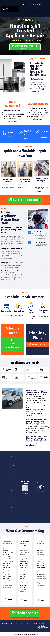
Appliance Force (45, 623)
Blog (23, 12)
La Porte (40, 490)
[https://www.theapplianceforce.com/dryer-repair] (28, 369)
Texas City (41, 488)
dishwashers (29, 413)
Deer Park (13, 514)
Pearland (13, 486)
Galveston (40, 483)
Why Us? (24, 4)
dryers (33, 411)
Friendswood (13, 477)
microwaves (44, 411)
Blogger (41, 628)
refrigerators (36, 410)
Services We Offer (36, 4)
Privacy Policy (38, 625)
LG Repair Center (42, 423)
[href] (25, 488)
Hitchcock (40, 489)
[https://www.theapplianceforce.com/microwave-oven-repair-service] (16, 377)
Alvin (13, 509)
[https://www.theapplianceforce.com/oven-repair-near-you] (41, 369)
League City (13, 461)
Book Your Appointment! (36, 12)
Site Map (36, 627)
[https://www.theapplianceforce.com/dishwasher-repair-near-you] (4, 377)
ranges (38, 411)
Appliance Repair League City (42, 625)
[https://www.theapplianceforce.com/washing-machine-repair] (16, 369)
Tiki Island (40, 484)
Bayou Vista (41, 485)
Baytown (40, 491)
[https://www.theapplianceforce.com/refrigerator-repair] (3, 369)
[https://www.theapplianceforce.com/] (10, 9)
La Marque (41, 486)
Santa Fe (13, 503)
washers (28, 411)
